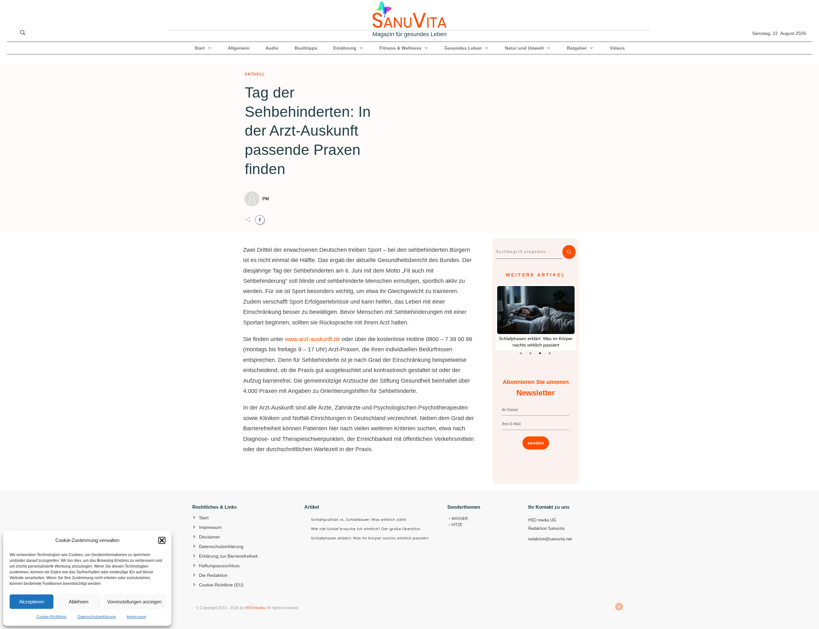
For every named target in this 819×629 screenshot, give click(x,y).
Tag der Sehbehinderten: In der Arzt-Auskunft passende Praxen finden (308, 130)
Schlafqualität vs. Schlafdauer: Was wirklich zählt (358, 519)
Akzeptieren (31, 601)
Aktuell (255, 74)
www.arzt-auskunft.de (312, 339)
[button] (162, 540)
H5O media (255, 608)
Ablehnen (78, 601)
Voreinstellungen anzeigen (134, 601)
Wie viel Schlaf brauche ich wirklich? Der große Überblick (365, 529)
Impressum (136, 617)
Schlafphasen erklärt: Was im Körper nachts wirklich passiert (370, 538)
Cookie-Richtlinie (51, 617)
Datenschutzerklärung (96, 617)
